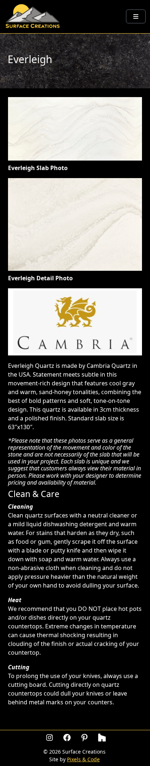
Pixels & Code (83, 759)
